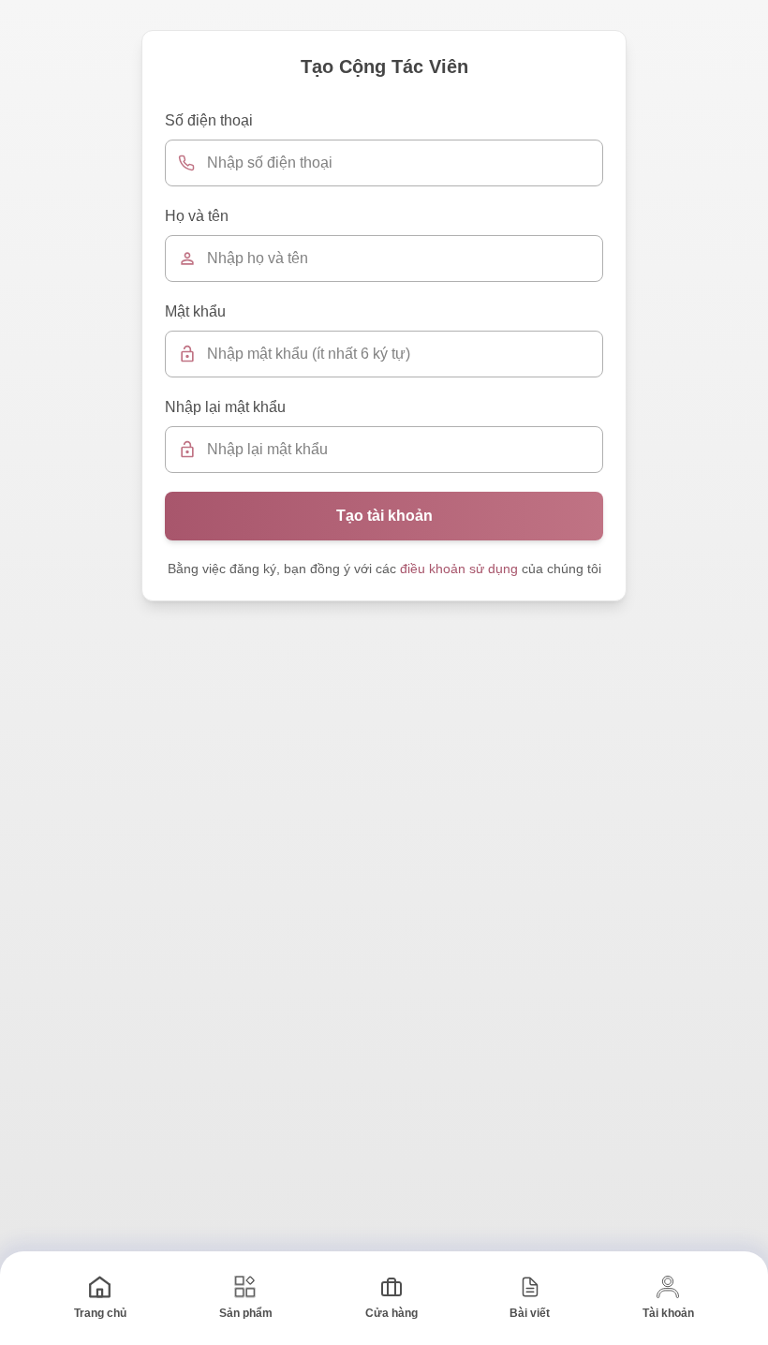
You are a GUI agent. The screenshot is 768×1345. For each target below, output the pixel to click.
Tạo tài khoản (384, 516)
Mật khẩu (195, 311)
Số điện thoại (209, 120)
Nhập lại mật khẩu (225, 407)
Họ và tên (197, 216)
